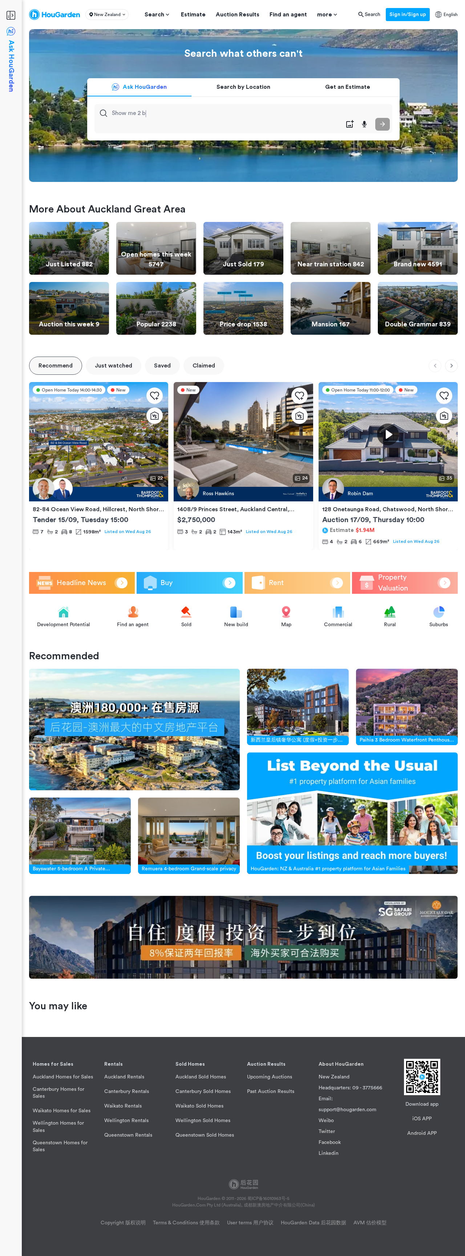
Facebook (330, 1142)
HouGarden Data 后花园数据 (313, 1222)
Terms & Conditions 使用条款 (186, 1222)
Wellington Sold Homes (202, 1120)
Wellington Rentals (126, 1120)
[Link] (134, 729)
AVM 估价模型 (370, 1222)
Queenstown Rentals (128, 1135)
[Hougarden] (54, 14)
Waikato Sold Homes (199, 1106)
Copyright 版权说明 (123, 1222)
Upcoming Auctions (269, 1077)
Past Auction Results (270, 1091)
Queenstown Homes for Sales (60, 1146)
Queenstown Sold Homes (204, 1135)
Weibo (326, 1120)
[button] (107, 14)
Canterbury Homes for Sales (58, 1093)
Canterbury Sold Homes (203, 1091)
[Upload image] (349, 124)
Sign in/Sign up (407, 14)
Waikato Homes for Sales (61, 1110)
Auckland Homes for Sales (63, 1077)
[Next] (451, 365)
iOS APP (422, 1118)
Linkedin (329, 1153)
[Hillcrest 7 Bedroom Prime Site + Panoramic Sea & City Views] (99, 494)
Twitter (327, 1131)
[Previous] (435, 365)
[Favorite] (154, 395)
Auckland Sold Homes (200, 1077)
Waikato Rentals (123, 1106)
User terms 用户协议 (250, 1222)
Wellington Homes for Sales (58, 1127)
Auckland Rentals (124, 1077)
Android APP (422, 1133)
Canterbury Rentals (126, 1091)
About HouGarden (341, 1064)
